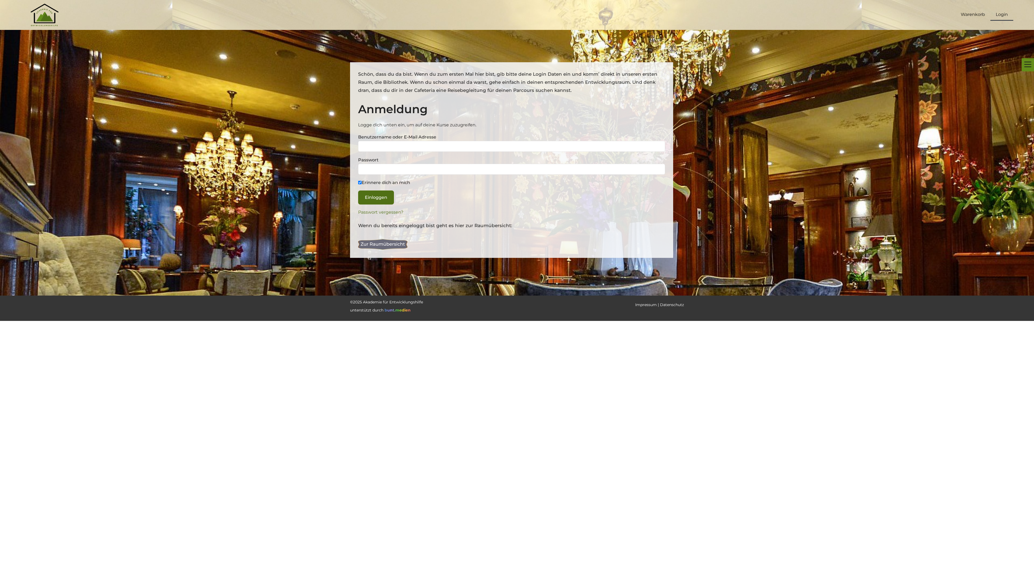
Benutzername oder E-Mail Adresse (397, 137)
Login (1002, 14)
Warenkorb (973, 14)
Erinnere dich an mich (386, 182)
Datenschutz (672, 304)
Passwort (368, 159)
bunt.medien (398, 310)
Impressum (646, 304)
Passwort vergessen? (380, 212)
